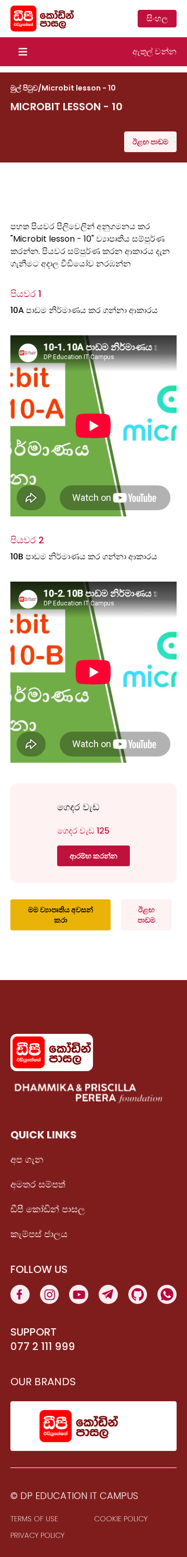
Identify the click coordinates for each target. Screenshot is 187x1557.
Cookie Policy (121, 1519)
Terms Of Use (34, 1519)
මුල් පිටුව (24, 88)
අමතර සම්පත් (37, 1184)
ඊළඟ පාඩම (150, 142)
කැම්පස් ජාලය (39, 1233)
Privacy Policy (37, 1535)
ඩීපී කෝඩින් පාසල (47, 1209)
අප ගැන (27, 1159)
